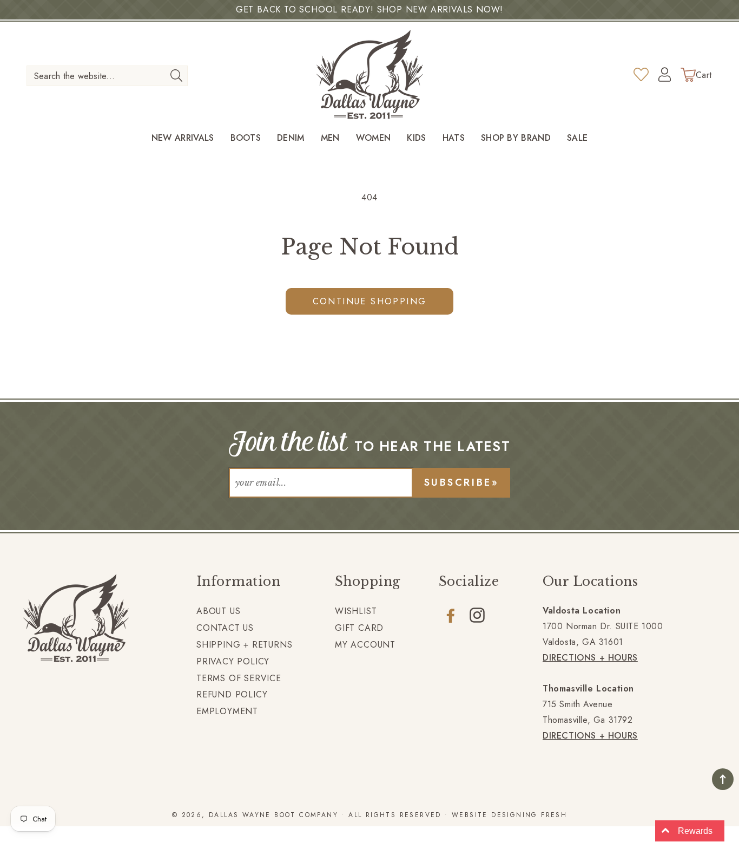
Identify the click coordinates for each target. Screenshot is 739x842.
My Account (365, 644)
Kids (416, 138)
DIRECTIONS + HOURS (590, 657)
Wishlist (356, 611)
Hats (454, 138)
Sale (577, 138)
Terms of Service (238, 678)
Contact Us (225, 628)
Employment (227, 711)
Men (330, 138)
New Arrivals (182, 138)
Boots (245, 138)
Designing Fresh (529, 815)
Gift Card (359, 628)
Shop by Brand (516, 138)
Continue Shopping (370, 301)
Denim (291, 138)
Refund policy (231, 694)
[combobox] (107, 76)
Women (373, 138)
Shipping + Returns (244, 644)
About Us (218, 611)
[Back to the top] (723, 779)
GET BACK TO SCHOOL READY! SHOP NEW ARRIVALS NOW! (369, 9)
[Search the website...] (176, 75)
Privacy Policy (232, 661)
